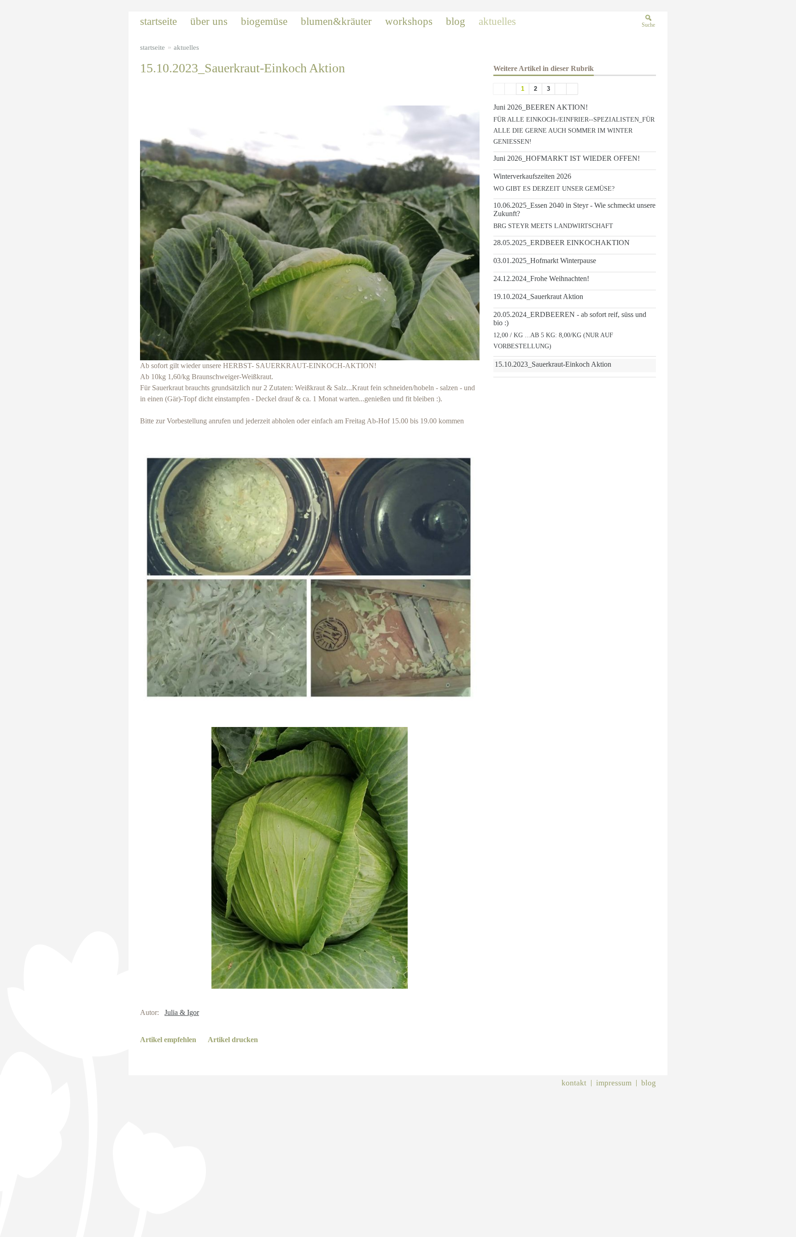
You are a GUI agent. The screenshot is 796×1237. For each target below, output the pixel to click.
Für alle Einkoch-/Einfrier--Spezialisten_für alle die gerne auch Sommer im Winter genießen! (574, 130)
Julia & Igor (181, 1012)
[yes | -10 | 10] (510, 89)
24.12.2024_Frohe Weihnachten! (541, 278)
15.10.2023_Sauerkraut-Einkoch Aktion (553, 364)
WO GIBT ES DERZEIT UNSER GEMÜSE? (554, 188)
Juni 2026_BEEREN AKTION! (540, 107)
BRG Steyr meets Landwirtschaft (553, 226)
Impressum (614, 1083)
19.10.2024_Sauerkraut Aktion (538, 296)
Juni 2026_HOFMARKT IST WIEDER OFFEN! (566, 158)
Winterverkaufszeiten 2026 (532, 176)
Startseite (152, 47)
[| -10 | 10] (499, 89)
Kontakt (574, 1083)
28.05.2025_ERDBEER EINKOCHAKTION (561, 242)
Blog (648, 1083)
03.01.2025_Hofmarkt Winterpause (544, 260)
